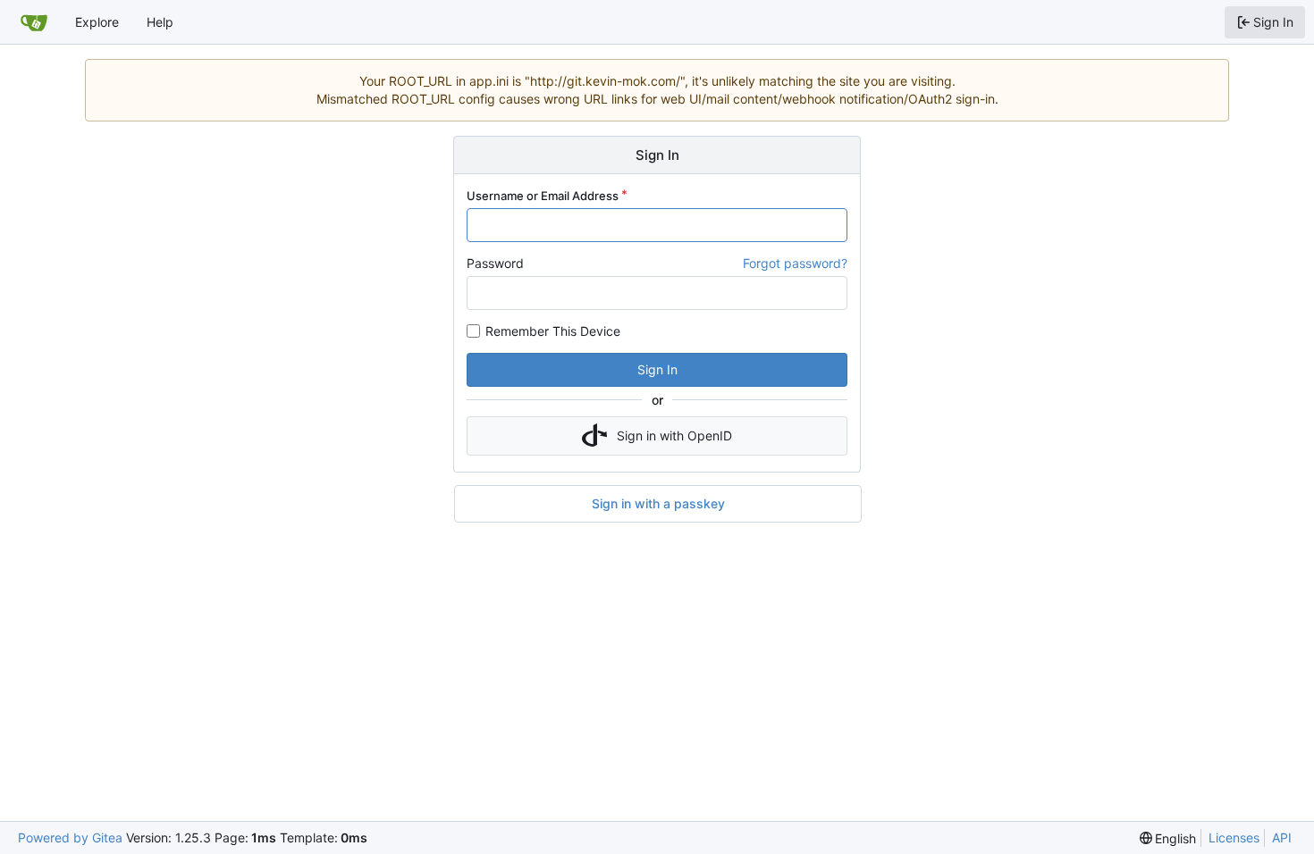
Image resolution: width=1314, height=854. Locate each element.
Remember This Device (552, 331)
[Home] (34, 22)
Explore (97, 21)
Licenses (1234, 837)
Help (160, 21)
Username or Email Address (543, 195)
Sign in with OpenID (674, 435)
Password (495, 263)
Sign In (657, 369)
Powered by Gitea (70, 837)
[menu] (1168, 838)
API (1282, 837)
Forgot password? (795, 263)
